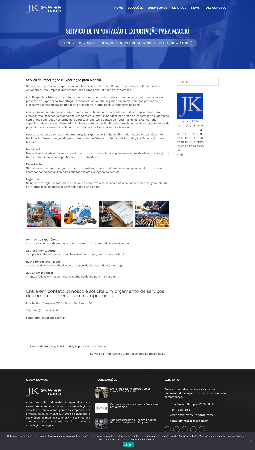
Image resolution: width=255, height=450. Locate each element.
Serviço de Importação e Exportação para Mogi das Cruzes (66, 346)
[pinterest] (202, 429)
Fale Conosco (216, 7)
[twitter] (185, 429)
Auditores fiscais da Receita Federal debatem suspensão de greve (133, 421)
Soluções (135, 7)
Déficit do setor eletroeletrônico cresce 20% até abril (130, 390)
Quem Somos (157, 7)
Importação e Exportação (95, 43)
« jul (180, 154)
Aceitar (128, 444)
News (195, 7)
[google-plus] (176, 429)
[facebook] (168, 429)
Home (118, 7)
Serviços (179, 7)
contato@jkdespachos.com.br (46, 317)
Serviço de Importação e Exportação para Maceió (63, 80)
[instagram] (193, 429)
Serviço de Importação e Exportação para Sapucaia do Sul (130, 353)
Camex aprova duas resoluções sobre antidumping (134, 405)
